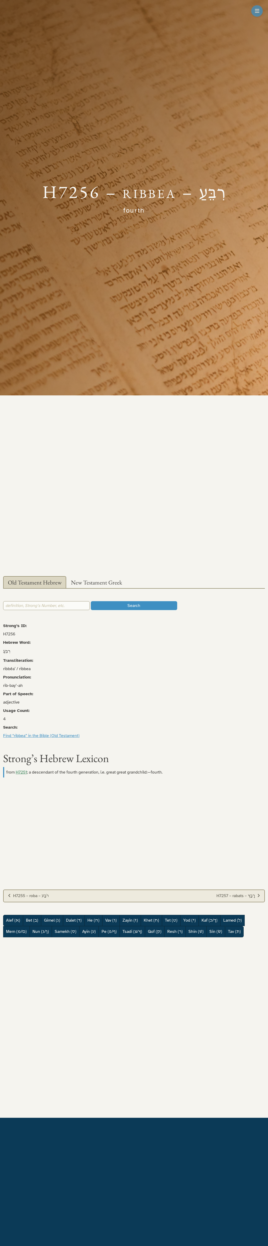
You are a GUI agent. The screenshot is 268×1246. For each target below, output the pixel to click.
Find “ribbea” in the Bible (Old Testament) (41, 735)
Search (133, 605)
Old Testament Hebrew (35, 582)
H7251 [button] (21, 772)
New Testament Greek (96, 582)
